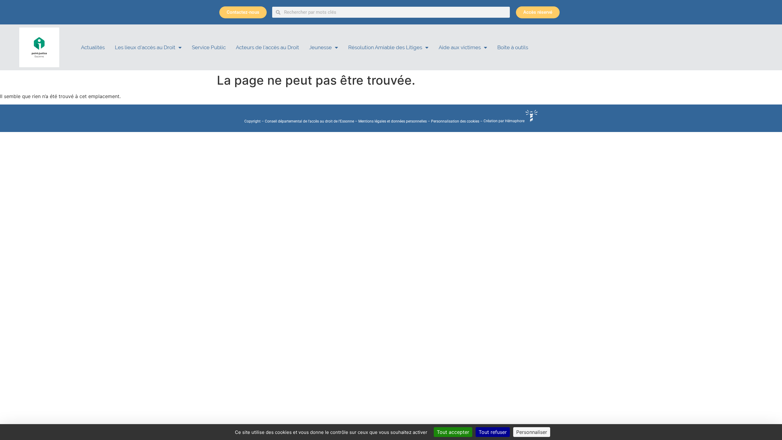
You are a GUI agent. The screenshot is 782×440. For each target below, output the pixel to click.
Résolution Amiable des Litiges (385, 47)
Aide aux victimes (460, 47)
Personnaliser (531, 432)
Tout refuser (493, 432)
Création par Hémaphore (504, 121)
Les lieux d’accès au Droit (145, 47)
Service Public (209, 47)
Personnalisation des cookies (455, 121)
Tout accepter (453, 432)
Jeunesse (320, 47)
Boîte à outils (512, 47)
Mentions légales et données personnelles (392, 121)
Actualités (93, 47)
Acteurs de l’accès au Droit (267, 47)
